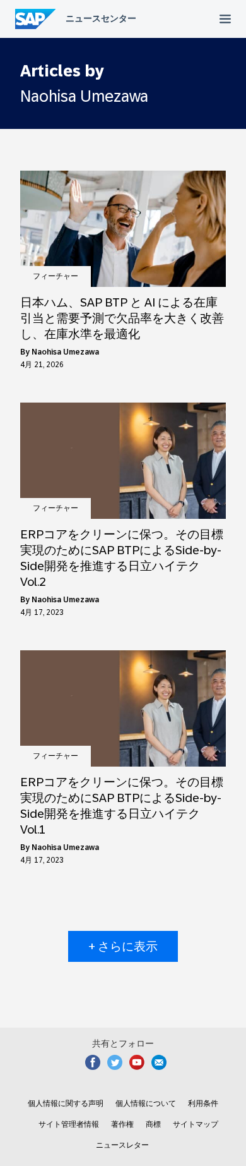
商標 (153, 1124)
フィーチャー (55, 276)
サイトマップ (195, 1124)
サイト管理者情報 (68, 1124)
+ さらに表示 (123, 946)
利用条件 (203, 1103)
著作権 (122, 1124)
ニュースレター (122, 1145)
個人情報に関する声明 (65, 1103)
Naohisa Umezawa (65, 352)
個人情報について (145, 1103)
